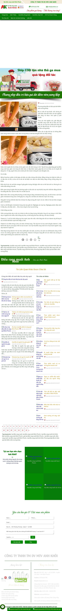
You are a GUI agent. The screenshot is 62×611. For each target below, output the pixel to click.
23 (22, 430)
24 (26, 430)
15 (51, 426)
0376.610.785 (43, 577)
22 (19, 430)
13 (43, 426)
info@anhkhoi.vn (43, 581)
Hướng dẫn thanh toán (8, 597)
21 (15, 430)
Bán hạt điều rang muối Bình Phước (12, 436)
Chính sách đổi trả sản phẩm (10, 595)
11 (36, 426)
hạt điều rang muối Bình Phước (30, 245)
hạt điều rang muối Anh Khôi (48, 245)
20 (11, 430)
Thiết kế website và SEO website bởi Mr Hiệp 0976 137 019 (40, 606)
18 (4, 430)
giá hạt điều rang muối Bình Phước (27, 247)
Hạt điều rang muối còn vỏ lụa (42, 225)
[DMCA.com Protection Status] (21, 581)
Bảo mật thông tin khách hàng (10, 591)
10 (32, 426)
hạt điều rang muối (15, 245)
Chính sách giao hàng (8, 593)
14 (47, 426)
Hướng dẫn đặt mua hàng (9, 599)
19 (7, 430)
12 (39, 426)
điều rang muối (54, 247)
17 (56, 426)
